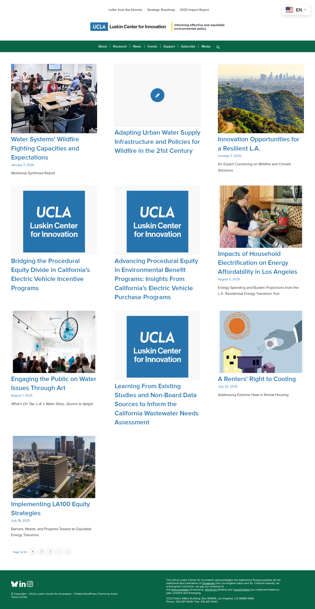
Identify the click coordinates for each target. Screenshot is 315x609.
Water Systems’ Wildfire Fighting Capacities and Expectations (45, 148)
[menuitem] (102, 46)
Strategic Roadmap (161, 10)
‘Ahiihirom (211, 589)
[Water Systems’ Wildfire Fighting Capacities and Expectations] (54, 98)
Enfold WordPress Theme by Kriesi (96, 593)
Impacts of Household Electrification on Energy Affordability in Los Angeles (257, 262)
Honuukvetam (180, 589)
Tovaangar (208, 583)
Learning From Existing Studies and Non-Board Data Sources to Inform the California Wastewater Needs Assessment (157, 404)
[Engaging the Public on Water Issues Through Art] (54, 342)
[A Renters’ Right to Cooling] (261, 342)
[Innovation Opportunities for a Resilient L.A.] (261, 98)
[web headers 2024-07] (157, 27)
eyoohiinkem (242, 589)
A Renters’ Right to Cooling (257, 378)
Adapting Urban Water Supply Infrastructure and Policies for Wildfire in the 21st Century (157, 141)
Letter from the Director (126, 10)
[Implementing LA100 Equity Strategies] (54, 467)
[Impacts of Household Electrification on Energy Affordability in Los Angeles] (261, 217)
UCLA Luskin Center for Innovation (50, 593)
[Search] (217, 46)
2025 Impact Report (194, 10)
